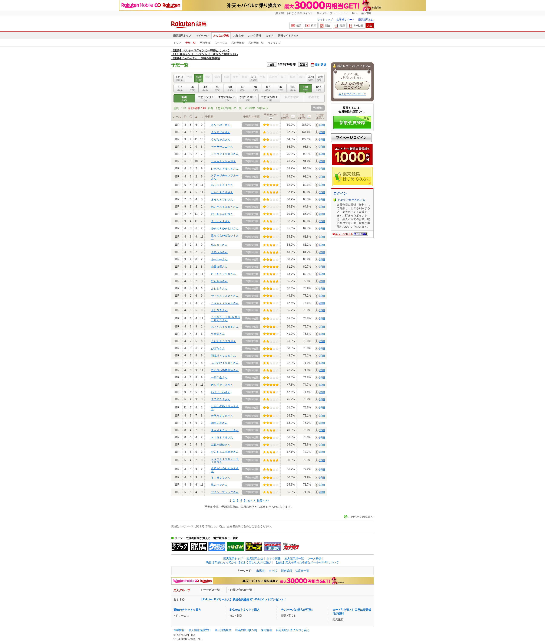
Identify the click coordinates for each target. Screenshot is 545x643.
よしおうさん (219, 288)
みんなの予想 (221, 35)
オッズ (273, 570)
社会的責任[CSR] (246, 630)
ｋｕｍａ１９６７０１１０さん (225, 460)
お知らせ (238, 35)
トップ (177, 42)
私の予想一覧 (256, 42)
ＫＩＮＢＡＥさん (222, 437)
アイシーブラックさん (225, 492)
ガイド (269, 35)
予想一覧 (190, 42)
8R (267, 88)
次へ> (251, 500)
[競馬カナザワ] (291, 546)
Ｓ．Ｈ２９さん (220, 477)
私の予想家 (237, 42)
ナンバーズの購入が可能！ (297, 609)
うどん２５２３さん (223, 341)
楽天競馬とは (366, 19)
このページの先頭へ (360, 516)
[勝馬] (198, 546)
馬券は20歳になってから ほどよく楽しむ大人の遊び (238, 562)
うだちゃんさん (220, 139)
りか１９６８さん (222, 192)
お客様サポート (345, 19)
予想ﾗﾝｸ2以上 (269, 98)
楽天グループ (325, 13)
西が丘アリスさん (222, 384)
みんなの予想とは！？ (352, 94)
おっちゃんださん (222, 214)
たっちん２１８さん (223, 273)
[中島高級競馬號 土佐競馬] (272, 546)
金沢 (254, 78)
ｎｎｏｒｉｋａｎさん (225, 303)
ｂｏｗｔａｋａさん (223, 161)
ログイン (340, 193)
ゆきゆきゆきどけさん (225, 228)
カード (344, 13)
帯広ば (179, 78)
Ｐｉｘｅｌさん (220, 221)
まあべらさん (219, 252)
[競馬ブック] (179, 546)
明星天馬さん (219, 423)
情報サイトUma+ (288, 35)
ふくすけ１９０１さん (225, 363)
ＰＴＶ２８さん (220, 399)
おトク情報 (254, 35)
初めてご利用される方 (351, 200)
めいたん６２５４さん (225, 206)
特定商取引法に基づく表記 (292, 630)
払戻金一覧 (302, 570)
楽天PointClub (344, 234)
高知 (311, 78)
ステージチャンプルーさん (225, 177)
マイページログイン (351, 137)
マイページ (202, 35)
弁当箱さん (218, 334)
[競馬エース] (253, 546)
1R (179, 88)
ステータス (220, 42)
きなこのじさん (220, 125)
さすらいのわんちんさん (225, 470)
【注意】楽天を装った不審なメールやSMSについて (306, 562)
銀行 (354, 13)
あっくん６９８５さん (225, 326)
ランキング (274, 42)
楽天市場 (366, 13)
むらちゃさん (219, 281)
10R (292, 88)
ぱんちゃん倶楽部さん (225, 452)
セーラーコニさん (222, 146)
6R (242, 88)
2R (192, 88)
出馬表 (260, 570)
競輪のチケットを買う (187, 609)
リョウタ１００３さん (225, 154)
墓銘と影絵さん (220, 444)
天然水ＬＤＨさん (222, 415)
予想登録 (205, 42)
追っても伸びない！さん (225, 237)
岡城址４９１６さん (223, 355)
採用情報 (266, 630)
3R (205, 88)
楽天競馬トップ (182, 35)
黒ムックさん (219, 484)
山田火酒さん (219, 266)
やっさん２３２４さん (225, 295)
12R (318, 88)
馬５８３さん (219, 245)
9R (280, 88)
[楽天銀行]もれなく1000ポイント (294, 13)
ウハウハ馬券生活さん (225, 370)
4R (217, 88)
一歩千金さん (219, 377)
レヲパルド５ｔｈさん (225, 168)
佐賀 (320, 78)
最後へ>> (263, 500)
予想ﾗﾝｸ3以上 (248, 98)
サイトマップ (325, 19)
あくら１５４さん (222, 184)
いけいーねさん (220, 392)
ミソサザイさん (220, 132)
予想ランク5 (205, 98)
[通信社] (235, 546)
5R (230, 88)
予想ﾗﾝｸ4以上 (226, 98)
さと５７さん (219, 310)
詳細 (322, 125)
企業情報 (179, 630)
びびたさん (218, 348)
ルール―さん (219, 259)
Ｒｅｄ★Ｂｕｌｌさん (225, 430)
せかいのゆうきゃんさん (225, 408)
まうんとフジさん (222, 199)
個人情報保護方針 (200, 630)
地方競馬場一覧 (294, 558)
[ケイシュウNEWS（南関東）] (216, 546)
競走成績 (286, 570)
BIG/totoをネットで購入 (244, 609)
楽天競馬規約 (223, 630)
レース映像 (314, 558)
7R (255, 88)
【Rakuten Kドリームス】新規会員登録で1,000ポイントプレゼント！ (243, 599)
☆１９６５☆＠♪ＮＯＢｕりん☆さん (225, 319)
